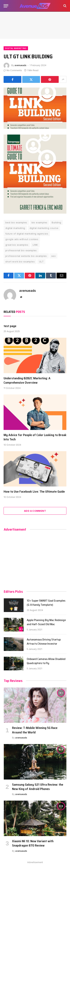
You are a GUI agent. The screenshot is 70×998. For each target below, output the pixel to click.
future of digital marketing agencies (26, 233)
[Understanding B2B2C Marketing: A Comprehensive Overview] (35, 355)
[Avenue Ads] (35, 6)
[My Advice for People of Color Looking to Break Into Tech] (35, 412)
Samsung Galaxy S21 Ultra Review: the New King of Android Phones (37, 786)
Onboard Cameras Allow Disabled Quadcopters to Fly (46, 661)
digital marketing (15, 228)
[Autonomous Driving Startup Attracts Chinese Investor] (14, 644)
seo (53, 255)
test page (10, 326)
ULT (41, 261)
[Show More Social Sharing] (63, 79)
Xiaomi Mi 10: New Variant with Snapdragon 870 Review (32, 843)
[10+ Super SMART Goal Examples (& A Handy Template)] (14, 605)
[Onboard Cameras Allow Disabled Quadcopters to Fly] (14, 663)
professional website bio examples (26, 255)
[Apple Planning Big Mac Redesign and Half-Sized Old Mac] (14, 624)
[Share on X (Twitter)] (31, 79)
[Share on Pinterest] (50, 79)
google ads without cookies (21, 239)
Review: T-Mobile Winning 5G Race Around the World (34, 730)
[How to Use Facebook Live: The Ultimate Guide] (35, 469)
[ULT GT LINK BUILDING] (35, 108)
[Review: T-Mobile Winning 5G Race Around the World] (35, 705)
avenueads (20, 65)
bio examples (39, 222)
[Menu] (6, 6)
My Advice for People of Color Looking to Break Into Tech (35, 437)
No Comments (14, 70)
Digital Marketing (16, 48)
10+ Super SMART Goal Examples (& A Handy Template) (46, 602)
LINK (35, 244)
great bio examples (16, 244)
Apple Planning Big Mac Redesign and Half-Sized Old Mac (46, 622)
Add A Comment (35, 510)
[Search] (64, 6)
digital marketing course (44, 228)
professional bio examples (21, 250)
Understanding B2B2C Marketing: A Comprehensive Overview (27, 380)
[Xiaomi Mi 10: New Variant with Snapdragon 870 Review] (35, 818)
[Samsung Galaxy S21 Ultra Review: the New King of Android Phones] (35, 761)
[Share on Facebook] (12, 79)
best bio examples (16, 222)
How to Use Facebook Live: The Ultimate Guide (34, 491)
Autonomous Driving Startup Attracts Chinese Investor (44, 641)
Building (56, 222)
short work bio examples (20, 261)
